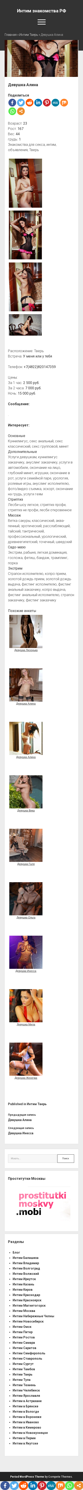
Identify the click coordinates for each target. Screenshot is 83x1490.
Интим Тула (22, 1380)
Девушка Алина (20, 1120)
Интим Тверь (28, 34)
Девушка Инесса (20, 1133)
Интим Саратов (24, 1348)
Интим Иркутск (24, 1279)
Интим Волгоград (26, 1268)
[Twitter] (21, 102)
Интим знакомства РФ (41, 10)
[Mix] (64, 102)
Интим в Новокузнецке (30, 1433)
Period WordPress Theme (27, 1476)
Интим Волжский (26, 1273)
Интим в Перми (24, 1438)
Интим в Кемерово (27, 1427)
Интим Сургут (23, 1364)
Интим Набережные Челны (33, 1316)
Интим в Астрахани (27, 1401)
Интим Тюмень (24, 1385)
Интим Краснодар (26, 1295)
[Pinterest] (47, 102)
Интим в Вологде (26, 1411)
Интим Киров (23, 1289)
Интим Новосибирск (28, 1321)
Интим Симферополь (29, 1353)
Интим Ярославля (26, 1395)
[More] (21, 111)
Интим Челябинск (26, 1390)
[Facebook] (12, 102)
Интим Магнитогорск (29, 1305)
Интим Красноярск (27, 1300)
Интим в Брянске (25, 1406)
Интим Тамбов (24, 1369)
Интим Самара (24, 1342)
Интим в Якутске (25, 1443)
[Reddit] (29, 102)
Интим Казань (23, 1284)
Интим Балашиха (26, 1258)
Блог (16, 1252)
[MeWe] (55, 102)
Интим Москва (24, 1311)
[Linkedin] (38, 102)
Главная (11, 34)
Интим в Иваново (26, 1422)
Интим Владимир (26, 1263)
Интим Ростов (24, 1337)
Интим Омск (22, 1326)
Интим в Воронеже (27, 1417)
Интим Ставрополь (27, 1358)
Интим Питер (23, 1332)
